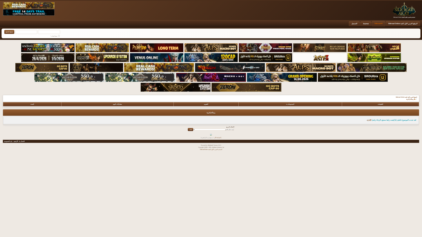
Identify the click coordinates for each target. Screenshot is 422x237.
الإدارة (369, 120)
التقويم (206, 104)
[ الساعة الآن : (217, 137)
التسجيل (354, 23)
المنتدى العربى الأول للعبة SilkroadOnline (211, 149)
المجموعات (290, 104)
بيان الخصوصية (8, 141)
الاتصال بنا (22, 141)
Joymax (366, 24)
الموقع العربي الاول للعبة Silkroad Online (402, 23)
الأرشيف (15, 141)
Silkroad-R (378, 23)
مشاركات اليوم (117, 104)
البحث (32, 104)
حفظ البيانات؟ (54, 36)
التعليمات (380, 104)
